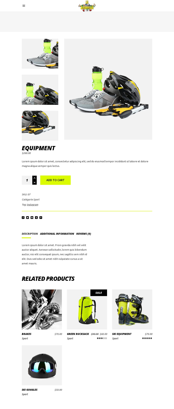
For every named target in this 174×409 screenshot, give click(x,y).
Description (30, 233)
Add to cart (55, 180)
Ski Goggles (29, 389)
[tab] (31, 233)
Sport (36, 199)
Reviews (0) (83, 233)
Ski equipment (121, 334)
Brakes (26, 334)
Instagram (32, 204)
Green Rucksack (78, 334)
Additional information (57, 233)
